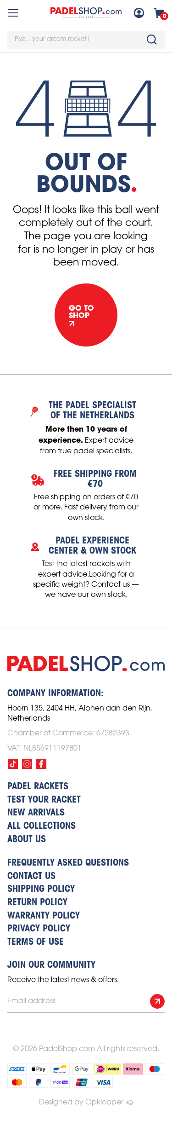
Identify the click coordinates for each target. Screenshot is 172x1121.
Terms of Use (35, 942)
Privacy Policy (38, 929)
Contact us (31, 877)
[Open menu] (13, 13)
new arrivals (36, 813)
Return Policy (37, 903)
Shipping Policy (41, 889)
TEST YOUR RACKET (44, 800)
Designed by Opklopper (81, 1102)
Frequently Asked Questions (68, 863)
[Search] (152, 40)
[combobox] (86, 40)
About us (26, 840)
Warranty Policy (43, 916)
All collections (41, 826)
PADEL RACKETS (37, 787)
